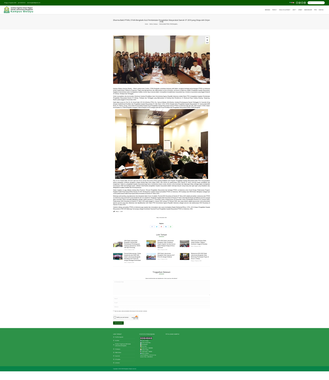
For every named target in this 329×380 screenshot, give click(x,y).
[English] (292, 2)
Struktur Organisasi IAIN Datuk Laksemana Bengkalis (123, 344)
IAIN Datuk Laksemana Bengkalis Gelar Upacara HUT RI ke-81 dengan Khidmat (166, 255)
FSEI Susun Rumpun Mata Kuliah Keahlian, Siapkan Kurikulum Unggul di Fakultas (199, 242)
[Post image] (118, 243)
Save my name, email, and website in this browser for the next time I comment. (131, 311)
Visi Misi (117, 340)
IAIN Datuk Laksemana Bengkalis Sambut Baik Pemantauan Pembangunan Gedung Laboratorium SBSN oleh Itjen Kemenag (132, 244)
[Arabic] (290, 2)
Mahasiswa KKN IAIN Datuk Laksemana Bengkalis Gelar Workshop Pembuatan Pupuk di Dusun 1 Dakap (200, 256)
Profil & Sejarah (119, 337)
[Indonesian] (293, 2)
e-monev (117, 363)
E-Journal (117, 356)
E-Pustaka (117, 359)
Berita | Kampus (119, 37)
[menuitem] (285, 10)
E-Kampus (117, 349)
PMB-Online (118, 352)
